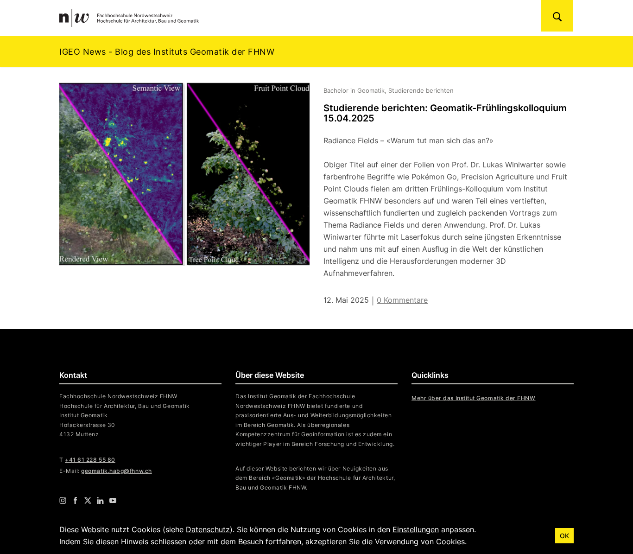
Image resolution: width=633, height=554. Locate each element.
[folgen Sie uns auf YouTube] (112, 500)
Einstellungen (415, 529)
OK (564, 536)
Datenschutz (208, 529)
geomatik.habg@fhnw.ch (116, 470)
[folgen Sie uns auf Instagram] (62, 500)
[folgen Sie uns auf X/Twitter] (87, 500)
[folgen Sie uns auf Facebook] (75, 500)
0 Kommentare (402, 300)
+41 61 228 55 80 (90, 459)
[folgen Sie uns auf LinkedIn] (100, 500)
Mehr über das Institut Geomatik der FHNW (473, 398)
